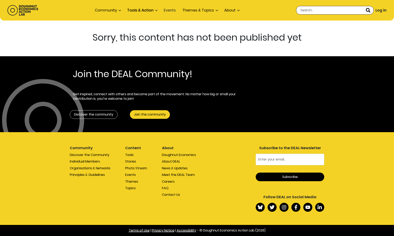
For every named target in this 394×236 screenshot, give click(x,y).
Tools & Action (140, 10)
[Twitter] (272, 207)
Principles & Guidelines (87, 174)
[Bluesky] (260, 207)
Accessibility (186, 230)
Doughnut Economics (179, 154)
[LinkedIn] (319, 207)
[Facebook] (295, 207)
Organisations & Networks (90, 168)
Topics (130, 188)
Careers (168, 181)
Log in (381, 10)
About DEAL (171, 161)
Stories (130, 161)
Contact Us (171, 194)
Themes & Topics (198, 10)
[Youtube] (307, 207)
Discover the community (93, 114)
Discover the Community (89, 154)
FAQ (165, 188)
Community (106, 10)
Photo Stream (136, 168)
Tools (129, 154)
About (230, 10)
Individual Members (85, 161)
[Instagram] (284, 207)
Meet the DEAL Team (178, 174)
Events (170, 10)
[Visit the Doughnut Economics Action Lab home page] (22, 10)
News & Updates (175, 168)
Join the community (150, 114)
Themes (131, 181)
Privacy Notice (163, 230)
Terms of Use (139, 230)
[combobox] (335, 10)
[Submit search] (368, 10)
